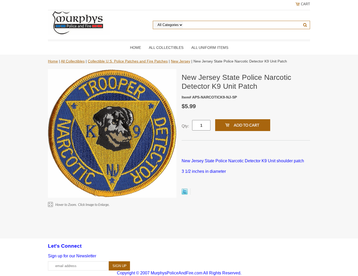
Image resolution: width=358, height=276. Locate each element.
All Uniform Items (209, 47)
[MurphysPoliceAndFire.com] (79, 22)
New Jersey (180, 61)
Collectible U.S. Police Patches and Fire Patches (128, 61)
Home (135, 47)
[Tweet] (185, 193)
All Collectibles (166, 47)
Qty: (185, 126)
